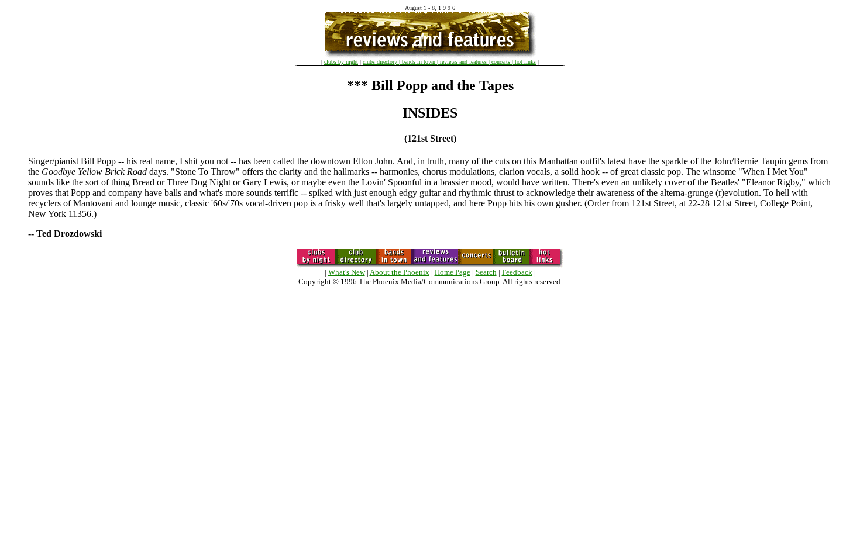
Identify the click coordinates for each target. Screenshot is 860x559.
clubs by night (341, 61)
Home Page (452, 272)
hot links (525, 61)
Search (486, 272)
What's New (346, 272)
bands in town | (421, 61)
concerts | (503, 61)
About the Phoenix (399, 272)
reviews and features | (465, 61)
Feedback (517, 272)
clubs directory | (382, 61)
